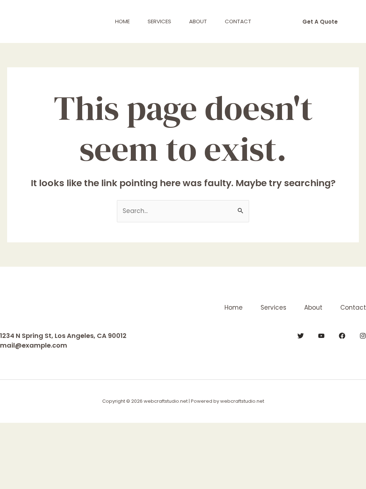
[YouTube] (321, 336)
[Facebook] (342, 336)
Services (159, 21)
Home (122, 21)
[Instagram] (363, 336)
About (198, 21)
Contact (238, 21)
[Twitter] (300, 336)
